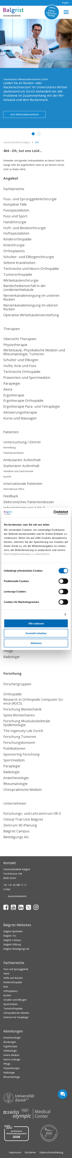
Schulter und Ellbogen (20, 338)
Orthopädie (12, 672)
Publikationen (14, 727)
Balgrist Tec (9, 914)
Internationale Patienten (22, 462)
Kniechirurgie (14, 223)
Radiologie (11, 750)
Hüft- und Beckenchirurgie (24, 206)
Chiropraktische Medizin (22, 768)
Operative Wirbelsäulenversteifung (31, 294)
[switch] (63, 581)
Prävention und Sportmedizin (26, 356)
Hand (6, 952)
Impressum (15, 1131)
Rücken (7, 974)
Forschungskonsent (19, 721)
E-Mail (6, 868)
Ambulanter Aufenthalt (22, 438)
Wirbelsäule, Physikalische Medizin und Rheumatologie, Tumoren (34, 331)
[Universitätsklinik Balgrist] (8, 12)
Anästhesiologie (16, 756)
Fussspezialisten (16, 189)
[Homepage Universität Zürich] (18, 1076)
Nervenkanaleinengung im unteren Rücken (31, 276)
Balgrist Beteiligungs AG (16, 927)
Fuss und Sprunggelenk (15, 947)
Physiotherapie (15, 323)
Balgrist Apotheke (13, 910)
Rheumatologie (15, 762)
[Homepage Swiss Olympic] (26, 1092)
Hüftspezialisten (16, 212)
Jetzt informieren (19, 96)
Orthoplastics (14, 229)
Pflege (6, 1042)
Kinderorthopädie (17, 218)
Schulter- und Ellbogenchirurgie (28, 235)
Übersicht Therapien (19, 317)
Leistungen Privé (16, 492)
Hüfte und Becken (13, 956)
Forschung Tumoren (19, 715)
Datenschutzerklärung (51, 1131)
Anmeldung (9, 426)
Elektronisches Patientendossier (28, 480)
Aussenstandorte (17, 874)
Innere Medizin (11, 1033)
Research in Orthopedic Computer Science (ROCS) (33, 680)
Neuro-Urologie (11, 1038)
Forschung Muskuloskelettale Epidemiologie (26, 701)
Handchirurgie (14, 200)
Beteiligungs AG (16, 815)
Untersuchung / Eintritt (22, 421)
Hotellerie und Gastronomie (18, 449)
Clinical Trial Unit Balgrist (23, 798)
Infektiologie (10, 1029)
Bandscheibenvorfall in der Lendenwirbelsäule (24, 266)
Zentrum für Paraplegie (15, 995)
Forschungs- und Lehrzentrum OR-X (32, 792)
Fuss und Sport (15, 195)
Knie (5, 965)
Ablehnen (36, 643)
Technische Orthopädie (21, 350)
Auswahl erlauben (36, 633)
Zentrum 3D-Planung (20, 804)
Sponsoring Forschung (21, 733)
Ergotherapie (13, 374)
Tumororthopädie (17, 253)
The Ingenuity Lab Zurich (23, 709)
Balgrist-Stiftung (12, 923)
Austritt (7, 455)
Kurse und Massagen (20, 397)
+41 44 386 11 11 (17, 863)
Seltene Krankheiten (19, 241)
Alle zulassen (36, 623)
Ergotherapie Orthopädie (23, 379)
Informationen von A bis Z (24, 486)
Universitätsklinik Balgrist (16, 121)
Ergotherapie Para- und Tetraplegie (31, 385)
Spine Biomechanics (19, 694)
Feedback (10, 475)
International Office (13, 467)
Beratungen (9, 1020)
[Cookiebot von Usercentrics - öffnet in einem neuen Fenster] (53, 513)
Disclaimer (30, 1131)
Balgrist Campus (16, 809)
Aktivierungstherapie (20, 391)
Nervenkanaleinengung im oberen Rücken (30, 286)
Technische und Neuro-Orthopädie (31, 247)
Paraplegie (11, 362)
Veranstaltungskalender (22, 498)
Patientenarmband (13, 431)
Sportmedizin (14, 739)
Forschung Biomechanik (22, 688)
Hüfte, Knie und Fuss (19, 344)
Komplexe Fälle (15, 183)
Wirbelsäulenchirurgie (21, 259)
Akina (7, 368)
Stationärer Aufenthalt (21, 444)
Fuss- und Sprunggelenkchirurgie (30, 177)
